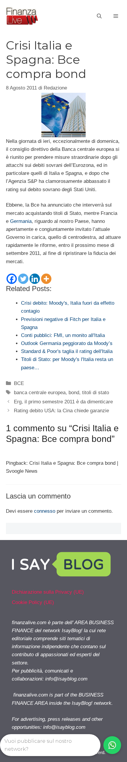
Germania (21, 221)
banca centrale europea (40, 392)
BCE (19, 383)
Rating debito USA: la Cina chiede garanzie (61, 410)
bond (74, 392)
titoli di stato (95, 392)
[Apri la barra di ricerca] (99, 16)
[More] (46, 279)
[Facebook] (11, 279)
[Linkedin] (35, 279)
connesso (44, 511)
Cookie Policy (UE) (33, 602)
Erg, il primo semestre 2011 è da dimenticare (63, 402)
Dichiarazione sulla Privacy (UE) (48, 592)
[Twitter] (23, 279)
